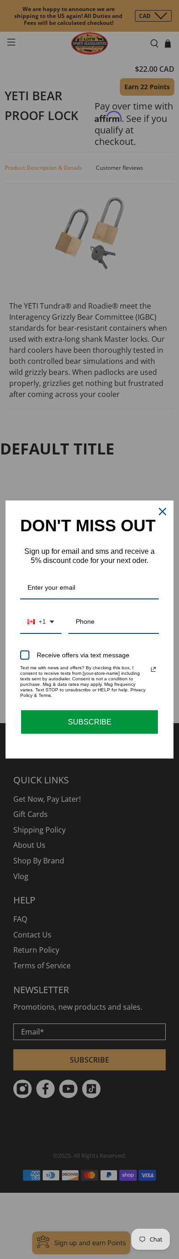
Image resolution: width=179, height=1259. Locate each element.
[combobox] (41, 622)
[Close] (162, 511)
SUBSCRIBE (90, 722)
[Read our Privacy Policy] (153, 669)
